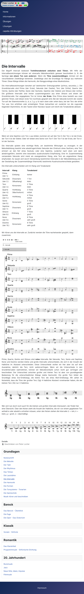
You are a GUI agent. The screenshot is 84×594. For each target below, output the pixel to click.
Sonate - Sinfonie (11, 532)
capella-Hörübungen (12, 31)
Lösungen (7, 26)
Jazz (6, 567)
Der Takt (7, 465)
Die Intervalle (9, 479)
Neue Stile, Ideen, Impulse (14, 571)
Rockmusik (8, 564)
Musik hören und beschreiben (16, 496)
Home (5, 12)
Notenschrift (9, 458)
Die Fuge (7, 514)
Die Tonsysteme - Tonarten (15, 489)
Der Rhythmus (9, 468)
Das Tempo (8, 472)
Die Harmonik (9, 482)
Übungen (7, 21)
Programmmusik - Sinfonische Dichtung (20, 550)
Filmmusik (8, 574)
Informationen (9, 16)
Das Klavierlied (10, 546)
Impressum (42, 588)
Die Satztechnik (10, 493)
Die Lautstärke (10, 475)
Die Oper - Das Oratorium (14, 518)
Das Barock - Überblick (13, 511)
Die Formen (8, 486)
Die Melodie (8, 461)
